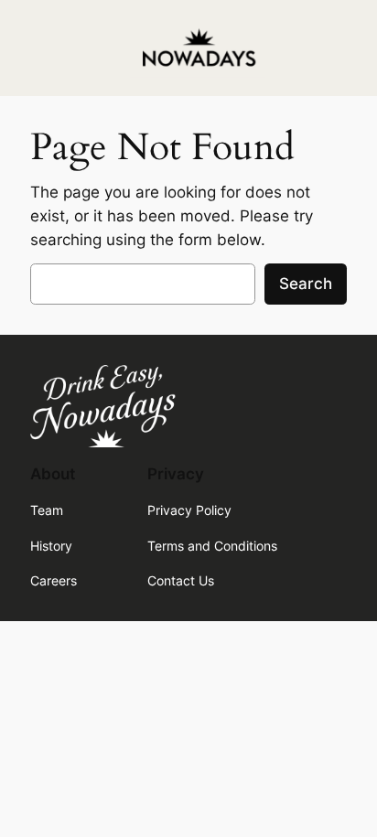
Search (305, 283)
